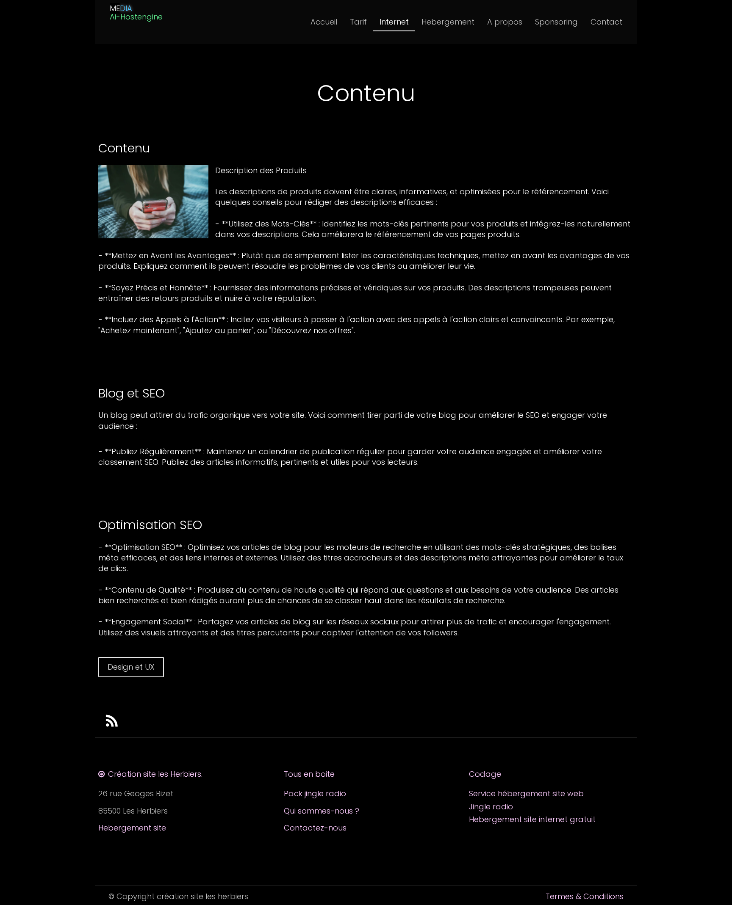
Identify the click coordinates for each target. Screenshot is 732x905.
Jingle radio (491, 806)
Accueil (324, 22)
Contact (606, 22)
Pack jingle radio (315, 793)
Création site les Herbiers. (155, 774)
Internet (394, 22)
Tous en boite (309, 774)
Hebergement (447, 22)
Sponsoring (556, 22)
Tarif (358, 22)
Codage (486, 774)
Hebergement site (132, 827)
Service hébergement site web (526, 793)
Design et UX (131, 667)
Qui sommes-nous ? (321, 811)
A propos (504, 22)
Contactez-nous (315, 827)
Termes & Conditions (585, 896)
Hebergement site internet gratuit (532, 819)
